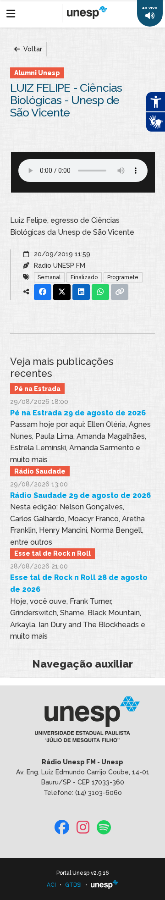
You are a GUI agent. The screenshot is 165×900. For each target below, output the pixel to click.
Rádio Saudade (40, 471)
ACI (51, 885)
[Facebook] (62, 828)
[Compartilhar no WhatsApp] (100, 292)
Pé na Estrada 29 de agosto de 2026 (78, 413)
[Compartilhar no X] (62, 292)
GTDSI (73, 885)
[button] (150, 13)
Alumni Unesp (37, 73)
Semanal (49, 277)
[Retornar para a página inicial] (82, 722)
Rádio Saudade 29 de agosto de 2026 (80, 495)
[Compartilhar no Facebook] (42, 292)
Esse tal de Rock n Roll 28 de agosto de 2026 (79, 583)
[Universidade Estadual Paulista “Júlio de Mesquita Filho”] (104, 885)
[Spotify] (104, 828)
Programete (122, 277)
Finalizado (84, 277)
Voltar (32, 49)
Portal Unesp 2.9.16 (82, 873)
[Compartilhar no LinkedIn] (81, 292)
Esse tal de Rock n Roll (52, 553)
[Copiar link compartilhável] (119, 292)
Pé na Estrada (37, 388)
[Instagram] (83, 828)
